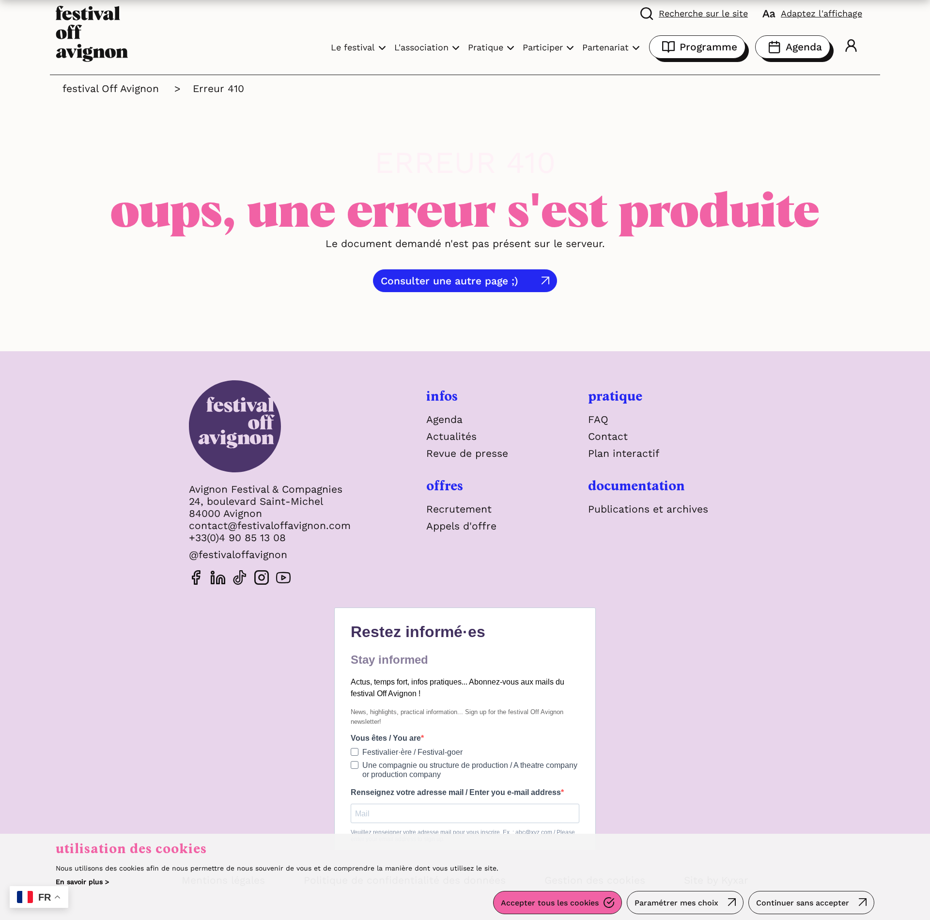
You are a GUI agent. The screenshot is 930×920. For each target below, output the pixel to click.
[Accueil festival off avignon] (92, 33)
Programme (708, 47)
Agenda (804, 47)
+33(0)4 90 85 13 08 (237, 537)
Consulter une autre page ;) (449, 281)
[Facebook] (196, 579)
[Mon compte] (851, 47)
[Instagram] (261, 579)
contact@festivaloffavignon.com (270, 525)
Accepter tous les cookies (550, 902)
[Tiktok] (239, 579)
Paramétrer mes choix (676, 902)
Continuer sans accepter (802, 902)
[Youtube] (283, 579)
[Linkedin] (218, 579)
